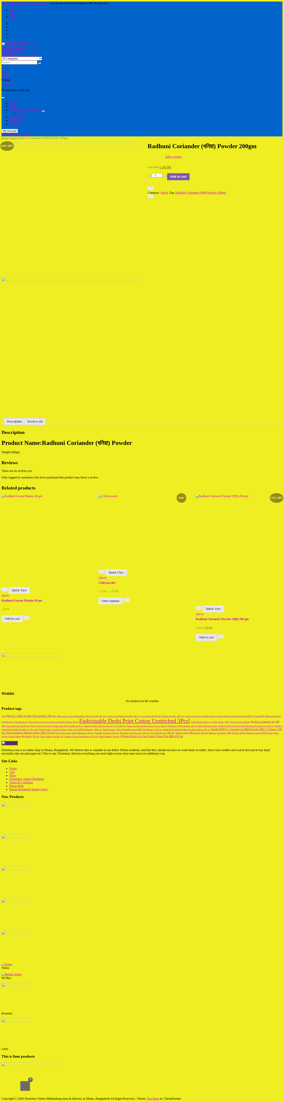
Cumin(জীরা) (259, 716)
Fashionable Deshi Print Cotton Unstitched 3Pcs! (134, 721)
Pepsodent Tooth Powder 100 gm (135, 733)
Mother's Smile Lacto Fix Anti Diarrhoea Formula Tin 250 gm (246, 726)
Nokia (57, 733)
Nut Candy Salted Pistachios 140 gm (77, 733)
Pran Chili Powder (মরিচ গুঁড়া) (162, 733)
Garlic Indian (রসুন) (220, 722)
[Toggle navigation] (3, 97)
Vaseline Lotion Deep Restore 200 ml (81, 736)
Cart (11, 13)
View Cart (8, 83)
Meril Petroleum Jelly (208, 726)
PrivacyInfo (16, 786)
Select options (110, 601)
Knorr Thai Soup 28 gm (42, 726)
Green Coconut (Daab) (240, 722)
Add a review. (173, 156)
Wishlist (25, 134)
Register (15, 134)
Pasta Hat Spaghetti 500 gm (106, 733)
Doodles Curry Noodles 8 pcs (15, 722)
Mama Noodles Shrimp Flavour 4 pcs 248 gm (147, 726)
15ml (4, 716)
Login (6, 134)
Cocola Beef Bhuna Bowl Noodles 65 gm (87, 716)
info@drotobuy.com (36, 3)
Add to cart (178, 176)
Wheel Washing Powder (108, 736)
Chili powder (62, 716)
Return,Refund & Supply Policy (28, 789)
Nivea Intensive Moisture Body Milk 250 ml (30, 732)
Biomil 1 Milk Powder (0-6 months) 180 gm (31, 716)
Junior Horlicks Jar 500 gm (18, 726)
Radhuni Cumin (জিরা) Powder (260, 733)
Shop (12, 16)
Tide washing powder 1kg (52, 736)
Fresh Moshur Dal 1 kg (201, 722)
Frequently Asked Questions (26, 779)
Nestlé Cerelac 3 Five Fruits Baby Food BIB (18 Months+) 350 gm (132, 729)
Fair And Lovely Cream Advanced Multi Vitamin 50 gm (53, 722)
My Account (9, 130)
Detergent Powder (273, 716)
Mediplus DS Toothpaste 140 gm (183, 726)
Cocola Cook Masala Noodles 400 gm (123, 716)
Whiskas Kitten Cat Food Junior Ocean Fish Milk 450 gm (151, 736)
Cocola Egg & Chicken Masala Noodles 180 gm (162, 716)
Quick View (19, 590)
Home (13, 9)
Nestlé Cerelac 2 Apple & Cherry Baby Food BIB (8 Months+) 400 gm (70, 729)
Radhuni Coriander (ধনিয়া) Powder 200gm (200, 192)
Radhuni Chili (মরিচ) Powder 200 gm (192, 733)
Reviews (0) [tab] (35, 421)
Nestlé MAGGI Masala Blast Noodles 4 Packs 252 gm (186, 729)
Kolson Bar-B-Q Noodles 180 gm (68, 726)
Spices (13, 137)
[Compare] (151, 196)
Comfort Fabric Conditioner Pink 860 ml (234, 716)
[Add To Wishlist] (151, 188)
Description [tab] (14, 421)
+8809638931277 (12, 3)
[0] (25, 1086)
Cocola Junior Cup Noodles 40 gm (200, 716)
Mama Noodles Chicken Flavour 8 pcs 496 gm (105, 726)
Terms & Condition (21, 782)
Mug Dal (34, 729)
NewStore (153, 1098)
